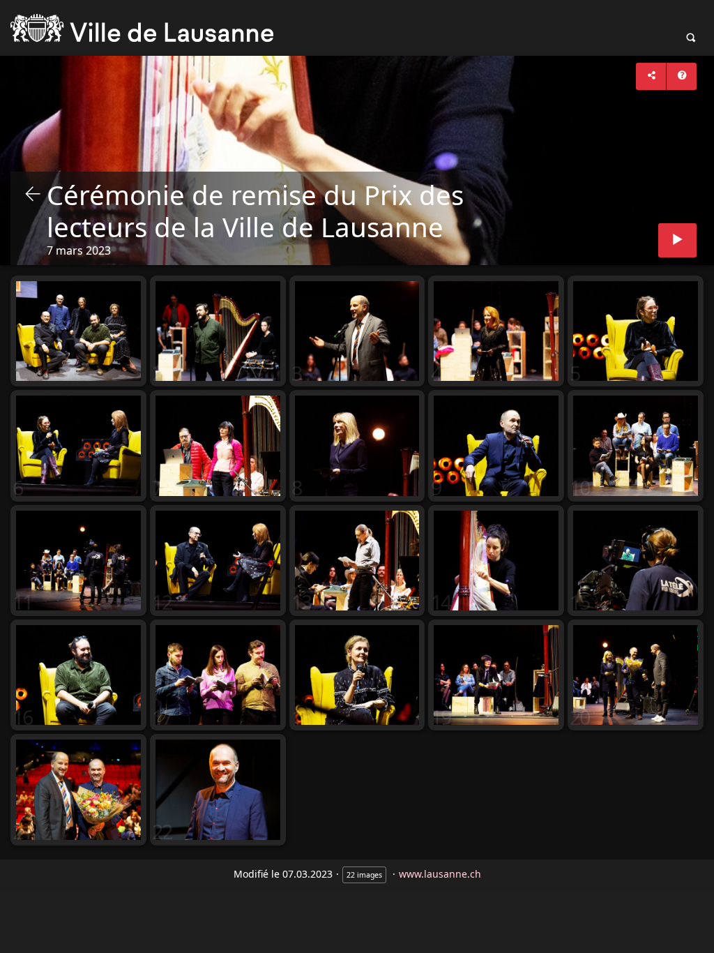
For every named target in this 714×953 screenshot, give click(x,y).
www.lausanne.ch (440, 873)
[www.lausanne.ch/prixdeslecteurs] (141, 28)
